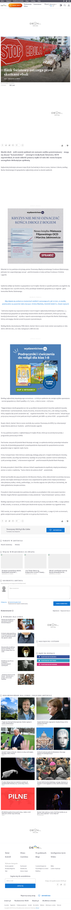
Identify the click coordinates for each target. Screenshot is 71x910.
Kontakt (30, 905)
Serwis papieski (9, 866)
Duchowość (23, 866)
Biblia (2, 1)
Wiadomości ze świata (14, 79)
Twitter (66, 1)
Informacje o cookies (51, 905)
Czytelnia (24, 857)
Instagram (69, 1)
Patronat (59, 905)
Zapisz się (20, 886)
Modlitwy (38, 871)
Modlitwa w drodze (18, 1)
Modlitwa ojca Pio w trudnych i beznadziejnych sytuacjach (7, 663)
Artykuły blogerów (10, 868)
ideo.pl (37, 908)
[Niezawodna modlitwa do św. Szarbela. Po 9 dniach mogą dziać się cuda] (26, 651)
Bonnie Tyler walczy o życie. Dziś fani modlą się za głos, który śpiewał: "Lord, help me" (52, 812)
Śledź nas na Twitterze (48, 660)
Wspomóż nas (57, 530)
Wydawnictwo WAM (21, 901)
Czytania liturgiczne (41, 866)
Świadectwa (23, 868)
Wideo (53, 857)
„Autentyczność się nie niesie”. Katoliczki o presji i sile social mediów (8, 677)
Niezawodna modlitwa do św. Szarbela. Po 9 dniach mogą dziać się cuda (8, 649)
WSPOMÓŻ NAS (46, 895)
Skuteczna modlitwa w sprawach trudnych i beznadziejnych (8, 621)
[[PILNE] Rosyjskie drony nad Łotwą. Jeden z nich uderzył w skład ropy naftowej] (18, 799)
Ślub (6, 871)
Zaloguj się (4, 602)
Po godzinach (41, 853)
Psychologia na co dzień (42, 868)
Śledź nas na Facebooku (48, 657)
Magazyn (8, 1)
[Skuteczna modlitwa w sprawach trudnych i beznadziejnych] (26, 624)
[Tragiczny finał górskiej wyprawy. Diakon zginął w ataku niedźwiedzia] (18, 708)
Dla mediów (36, 905)
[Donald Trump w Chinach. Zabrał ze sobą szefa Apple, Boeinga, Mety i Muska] (18, 739)
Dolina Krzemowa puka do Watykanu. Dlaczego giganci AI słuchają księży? (51, 752)
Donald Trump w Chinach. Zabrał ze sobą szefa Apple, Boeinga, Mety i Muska (17, 752)
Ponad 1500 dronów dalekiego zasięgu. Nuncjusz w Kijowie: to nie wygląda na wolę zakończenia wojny (52, 782)
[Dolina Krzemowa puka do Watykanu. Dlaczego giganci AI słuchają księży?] (53, 739)
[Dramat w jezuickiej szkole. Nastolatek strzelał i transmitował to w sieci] (12, 561)
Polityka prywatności (22, 905)
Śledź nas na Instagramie (49, 664)
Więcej (46, 4)
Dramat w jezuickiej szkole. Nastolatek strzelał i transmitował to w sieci (11, 572)
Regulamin (12, 905)
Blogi (27, 1)
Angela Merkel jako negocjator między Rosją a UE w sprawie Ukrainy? (52, 722)
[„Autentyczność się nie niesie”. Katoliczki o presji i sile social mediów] (26, 679)
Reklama (42, 905)
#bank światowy (6, 545)
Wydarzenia (28, 4)
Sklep (39, 1)
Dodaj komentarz (61, 603)
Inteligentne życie (58, 853)
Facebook (64, 1)
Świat (5, 79)
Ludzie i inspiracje (55, 868)
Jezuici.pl (7, 901)
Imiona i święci (24, 871)
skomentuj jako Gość (15, 602)
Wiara (26, 6)
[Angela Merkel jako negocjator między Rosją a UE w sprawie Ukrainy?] (53, 708)
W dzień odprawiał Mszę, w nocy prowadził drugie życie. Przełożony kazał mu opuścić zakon (8, 635)
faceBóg (33, 1)
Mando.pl (35, 901)
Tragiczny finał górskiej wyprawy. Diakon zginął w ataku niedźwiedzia (17, 722)
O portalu (6, 905)
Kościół (39, 755)
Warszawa (53, 4)
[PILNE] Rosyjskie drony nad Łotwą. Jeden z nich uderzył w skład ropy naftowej (16, 812)
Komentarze (37, 4)
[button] (60, 5)
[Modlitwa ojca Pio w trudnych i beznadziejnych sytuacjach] (26, 665)
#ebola (17, 545)
